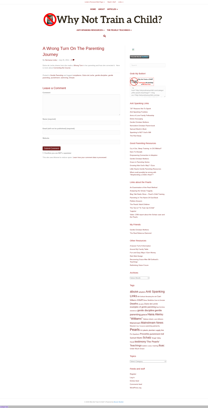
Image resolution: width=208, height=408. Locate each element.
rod (162, 334)
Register (133, 374)
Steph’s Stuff (111, 2)
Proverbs (144, 334)
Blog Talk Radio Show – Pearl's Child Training (147, 194)
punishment (55, 78)
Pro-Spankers (134, 334)
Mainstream (135, 323)
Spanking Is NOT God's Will (140, 132)
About (101, 9)
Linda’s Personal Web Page (94, 2)
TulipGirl (133, 211)
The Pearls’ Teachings (118, 30)
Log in (132, 377)
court (140, 299)
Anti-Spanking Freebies (139, 112)
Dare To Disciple (136, 152)
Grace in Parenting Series (140, 162)
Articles (111, 9)
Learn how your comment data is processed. (90, 157)
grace (144, 314)
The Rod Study (135, 136)
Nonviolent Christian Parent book (142, 126)
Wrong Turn (78, 65)
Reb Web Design (136, 256)
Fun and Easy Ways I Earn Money (143, 253)
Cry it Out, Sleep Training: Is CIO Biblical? (146, 148)
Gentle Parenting (56, 75)
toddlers (144, 346)
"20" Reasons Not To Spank (140, 109)
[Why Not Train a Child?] (133, 49)
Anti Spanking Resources (90, 30)
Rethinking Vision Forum (139, 265)
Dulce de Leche (88, 75)
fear (157, 307)
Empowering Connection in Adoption (143, 155)
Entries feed (134, 381)
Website (46, 138)
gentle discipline (101, 75)
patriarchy (156, 326)
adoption (142, 292)
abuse (134, 291)
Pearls (135, 330)
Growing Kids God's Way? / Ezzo (142, 165)
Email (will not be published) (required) (59, 128)
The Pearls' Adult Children (140, 204)
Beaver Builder (119, 402)
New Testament (141, 326)
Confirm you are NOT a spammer (57, 153)
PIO (141, 330)
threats (72, 78)
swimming (64, 78)
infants (151, 319)
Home (93, 9)
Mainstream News (152, 322)
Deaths (134, 303)
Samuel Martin (136, 338)
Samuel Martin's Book (138, 129)
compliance (77, 75)
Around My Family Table (139, 249)
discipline (141, 304)
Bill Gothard (141, 296)
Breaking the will (151, 296)
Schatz (147, 337)
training (155, 346)
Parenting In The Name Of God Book (144, 198)
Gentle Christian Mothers (139, 122)
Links (120, 2)
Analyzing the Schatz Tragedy (141, 191)
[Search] (104, 36)
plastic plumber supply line (153, 330)
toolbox (150, 346)
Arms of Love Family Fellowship (142, 115)
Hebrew (145, 319)
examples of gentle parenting (143, 307)
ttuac (161, 345)
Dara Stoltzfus (148, 300)
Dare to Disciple (159, 300)
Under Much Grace (137, 349)
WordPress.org (135, 388)
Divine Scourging (136, 119)
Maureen (133, 326)
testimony (140, 341)
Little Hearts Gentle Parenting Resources (145, 169)
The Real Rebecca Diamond (140, 233)
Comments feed (136, 384)
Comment (46, 93)
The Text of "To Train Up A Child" (142, 208)
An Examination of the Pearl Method (143, 187)
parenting (149, 326)
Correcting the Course (62, 68)
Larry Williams (158, 319)
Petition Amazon (136, 201)
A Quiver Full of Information (140, 246)
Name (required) (49, 119)
